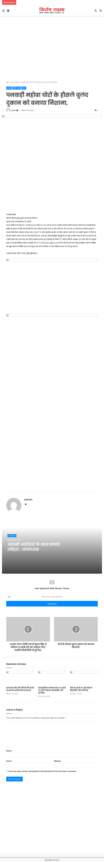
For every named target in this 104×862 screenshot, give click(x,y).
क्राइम (17, 82)
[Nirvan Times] (52, 10)
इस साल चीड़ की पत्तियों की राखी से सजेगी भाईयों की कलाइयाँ (20, 689)
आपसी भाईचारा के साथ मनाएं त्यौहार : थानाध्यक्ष (33, 547)
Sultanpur (12, 536)
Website (57, 761)
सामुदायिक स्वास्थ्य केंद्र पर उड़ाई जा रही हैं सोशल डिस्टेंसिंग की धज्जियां (52, 690)
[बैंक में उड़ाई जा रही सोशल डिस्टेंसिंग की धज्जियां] (84, 678)
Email (9, 761)
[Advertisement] (52, 25)
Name (9, 751)
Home (10, 82)
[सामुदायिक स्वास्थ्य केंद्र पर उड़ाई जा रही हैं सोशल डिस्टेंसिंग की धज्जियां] (52, 678)
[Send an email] (17, 110)
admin (13, 110)
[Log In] (8, 11)
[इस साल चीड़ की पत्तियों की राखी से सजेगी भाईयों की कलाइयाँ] (20, 678)
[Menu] (3, 11)
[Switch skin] (96, 11)
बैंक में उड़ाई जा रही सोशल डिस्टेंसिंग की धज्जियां (81, 689)
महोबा (23, 88)
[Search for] (100, 11)
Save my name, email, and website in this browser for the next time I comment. (43, 771)
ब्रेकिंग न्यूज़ (16, 88)
